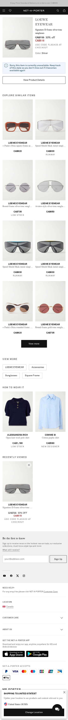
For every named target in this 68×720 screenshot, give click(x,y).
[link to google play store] (37, 654)
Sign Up (58, 559)
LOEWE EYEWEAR (14, 367)
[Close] (64, 692)
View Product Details (34, 80)
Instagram (24, 575)
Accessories (38, 367)
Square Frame (32, 375)
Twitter (17, 575)
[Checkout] (62, 10)
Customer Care (51, 592)
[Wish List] (10, 11)
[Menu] (4, 10)
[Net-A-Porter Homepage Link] (34, 10)
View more (34, 344)
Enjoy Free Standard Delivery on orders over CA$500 (34, 3)
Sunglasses (11, 375)
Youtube (4, 575)
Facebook (11, 575)
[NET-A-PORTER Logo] (12, 689)
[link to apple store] (14, 654)
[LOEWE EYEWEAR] (18, 37)
